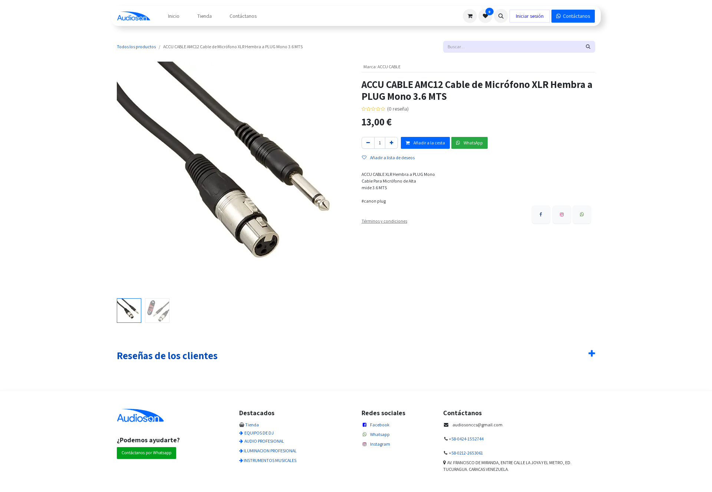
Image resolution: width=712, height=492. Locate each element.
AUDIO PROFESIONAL (264, 441)
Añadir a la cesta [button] (429, 142)
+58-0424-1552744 (466, 439)
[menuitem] (173, 16)
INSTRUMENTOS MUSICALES (270, 460)
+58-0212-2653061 (466, 453)
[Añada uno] (391, 143)
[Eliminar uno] (368, 143)
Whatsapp (380, 434)
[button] (501, 16)
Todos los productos (136, 46)
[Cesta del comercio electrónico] (470, 16)
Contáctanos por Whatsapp (146, 453)
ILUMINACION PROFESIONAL (270, 450)
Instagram (380, 444)
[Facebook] (541, 214)
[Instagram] (562, 214)
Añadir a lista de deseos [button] (392, 157)
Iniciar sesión (530, 16)
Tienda (252, 424)
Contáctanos (575, 16)
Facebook (379, 424)
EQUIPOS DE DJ (259, 433)
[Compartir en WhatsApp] (582, 214)
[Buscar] (588, 47)
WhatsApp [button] (473, 142)
